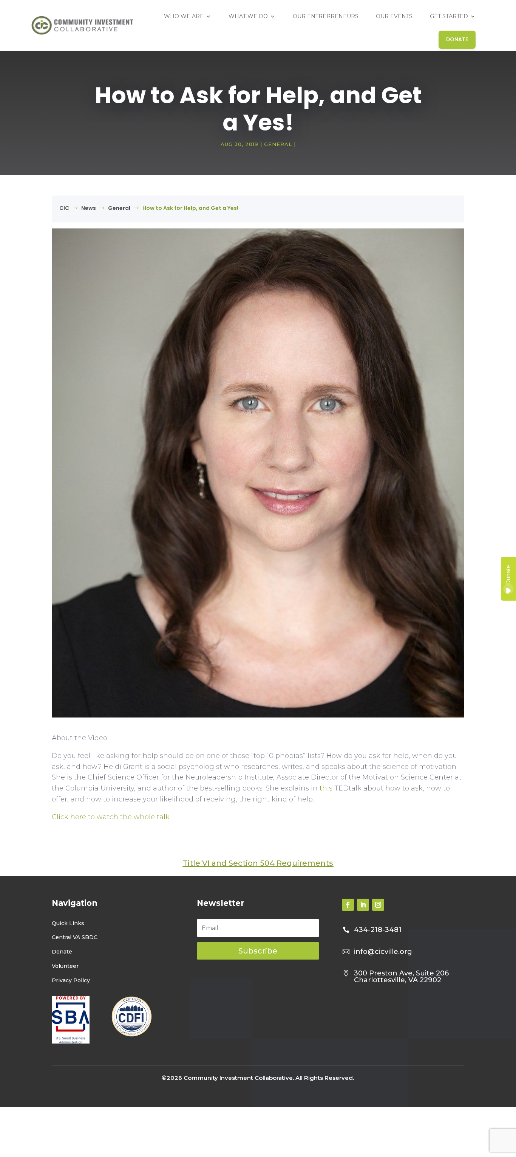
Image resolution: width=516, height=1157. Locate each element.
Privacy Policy (71, 980)
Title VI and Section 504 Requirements (257, 863)
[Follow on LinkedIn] (363, 904)
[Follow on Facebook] (348, 904)
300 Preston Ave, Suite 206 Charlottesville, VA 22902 (401, 976)
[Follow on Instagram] (378, 904)
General (278, 144)
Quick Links (68, 922)
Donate (62, 951)
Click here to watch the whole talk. (111, 817)
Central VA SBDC (74, 937)
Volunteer (65, 966)
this (326, 788)
